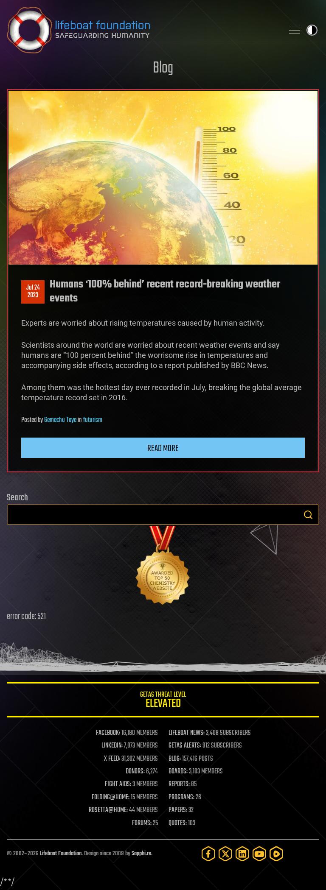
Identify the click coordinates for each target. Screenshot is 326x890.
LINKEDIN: (112, 745)
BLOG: (175, 758)
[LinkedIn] (242, 853)
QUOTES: (178, 823)
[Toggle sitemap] (294, 30)
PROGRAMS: (181, 797)
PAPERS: (178, 810)
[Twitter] (225, 853)
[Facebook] (208, 853)
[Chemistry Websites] (163, 567)
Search (308, 515)
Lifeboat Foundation (61, 854)
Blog (163, 68)
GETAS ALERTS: (185, 745)
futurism (92, 420)
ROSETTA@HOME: (108, 810)
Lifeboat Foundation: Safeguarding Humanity (142, 30)
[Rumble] (276, 853)
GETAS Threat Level (163, 701)
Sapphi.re (141, 854)
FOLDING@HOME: (110, 797)
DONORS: (135, 771)
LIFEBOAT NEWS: (187, 733)
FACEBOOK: (108, 733)
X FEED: (112, 758)
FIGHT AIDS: (118, 784)
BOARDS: (178, 771)
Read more (163, 448)
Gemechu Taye (60, 420)
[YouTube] (259, 853)
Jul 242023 (33, 291)
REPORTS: (179, 784)
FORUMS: (142, 823)
